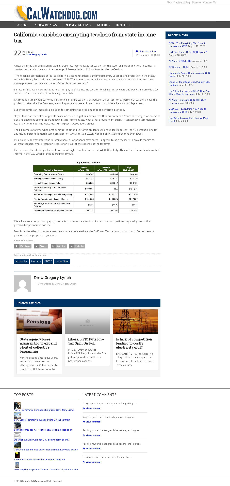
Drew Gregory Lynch (36, 54)
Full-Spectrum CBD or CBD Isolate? (188, 52)
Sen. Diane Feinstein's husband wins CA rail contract (42, 419)
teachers (36, 261)
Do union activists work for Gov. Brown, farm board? (41, 439)
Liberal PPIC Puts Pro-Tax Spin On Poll (86, 341)
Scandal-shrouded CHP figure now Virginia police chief (43, 429)
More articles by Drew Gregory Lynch (57, 284)
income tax (21, 261)
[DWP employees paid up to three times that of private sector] (17, 462)
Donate (196, 2)
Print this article (147, 51)
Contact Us (209, 2)
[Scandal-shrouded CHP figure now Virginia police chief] (17, 423)
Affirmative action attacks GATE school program (39, 459)
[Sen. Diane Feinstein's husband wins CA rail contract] (17, 413)
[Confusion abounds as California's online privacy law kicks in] (17, 443)
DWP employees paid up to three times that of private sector (46, 469)
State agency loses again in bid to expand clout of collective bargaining (38, 345)
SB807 (48, 261)
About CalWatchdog (178, 2)
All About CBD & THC (180, 61)
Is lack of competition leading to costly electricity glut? (134, 343)
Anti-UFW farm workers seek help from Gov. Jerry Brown (44, 410)
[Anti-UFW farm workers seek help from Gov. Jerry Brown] (17, 403)
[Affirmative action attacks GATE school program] (17, 452)
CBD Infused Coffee (179, 67)
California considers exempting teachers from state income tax (85, 37)
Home (24, 25)
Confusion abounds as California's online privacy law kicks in (46, 449)
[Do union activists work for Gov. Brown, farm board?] (17, 433)
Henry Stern (62, 261)
